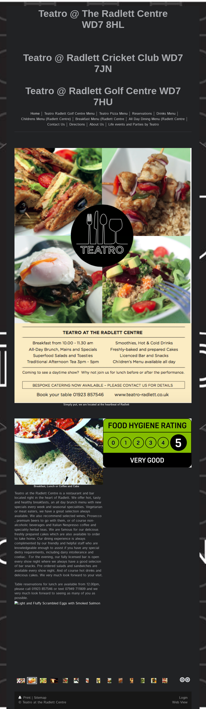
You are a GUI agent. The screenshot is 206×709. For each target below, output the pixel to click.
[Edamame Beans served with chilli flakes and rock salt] (142, 680)
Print (27, 697)
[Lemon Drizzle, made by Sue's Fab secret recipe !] (54, 680)
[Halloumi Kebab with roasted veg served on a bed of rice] (65, 680)
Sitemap (40, 697)
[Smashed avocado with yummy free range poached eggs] (121, 680)
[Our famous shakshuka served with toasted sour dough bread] (76, 680)
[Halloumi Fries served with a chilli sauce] (87, 680)
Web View (179, 702)
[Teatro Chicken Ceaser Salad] (103, 640)
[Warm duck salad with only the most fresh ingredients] (153, 680)
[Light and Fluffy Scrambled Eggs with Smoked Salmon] (32, 680)
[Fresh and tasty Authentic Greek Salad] (21, 680)
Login (183, 697)
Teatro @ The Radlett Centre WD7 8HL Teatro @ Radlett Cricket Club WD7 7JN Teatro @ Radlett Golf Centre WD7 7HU (103, 57)
